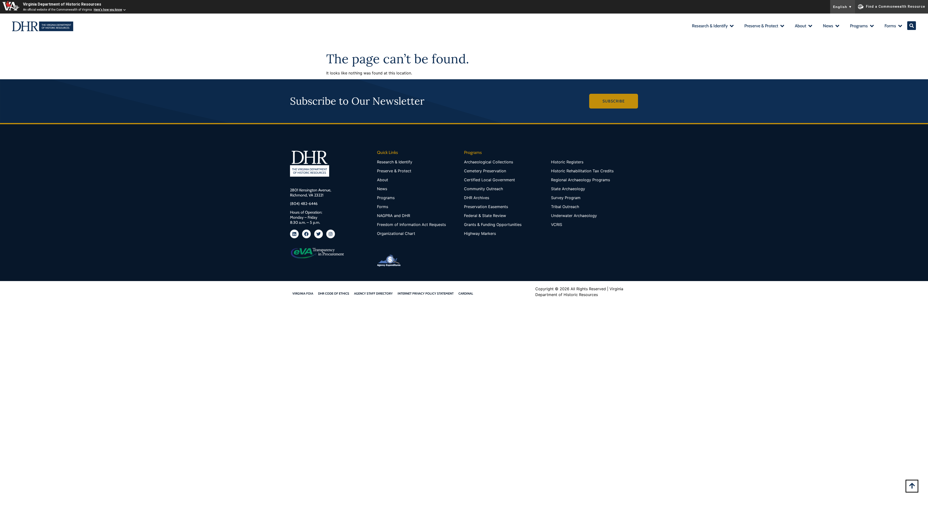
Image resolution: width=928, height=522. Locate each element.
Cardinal (465, 293)
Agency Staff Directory (373, 293)
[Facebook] (306, 234)
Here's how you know (108, 9)
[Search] (911, 25)
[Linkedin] (294, 234)
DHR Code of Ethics (333, 293)
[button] (712, 26)
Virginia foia (302, 293)
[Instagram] (330, 234)
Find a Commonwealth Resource (895, 6)
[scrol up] (912, 485)
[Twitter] (318, 234)
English (842, 7)
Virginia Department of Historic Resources (62, 4)
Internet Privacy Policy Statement (426, 293)
